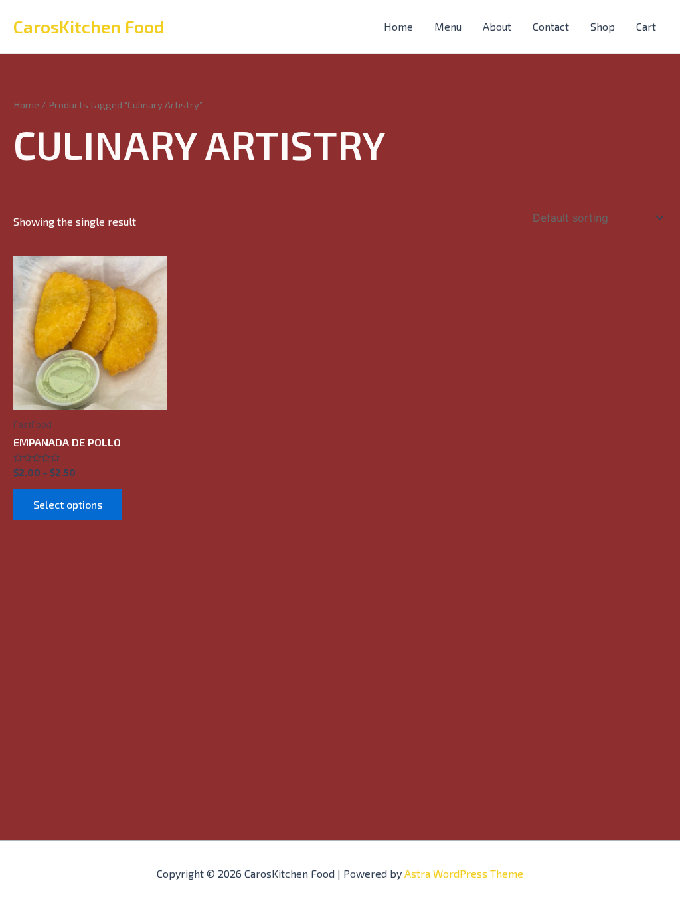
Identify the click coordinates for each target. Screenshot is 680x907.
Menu (448, 26)
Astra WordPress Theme (463, 873)
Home (398, 26)
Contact (551, 26)
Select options (67, 504)
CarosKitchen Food (88, 26)
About (497, 26)
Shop (602, 26)
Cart (646, 26)
